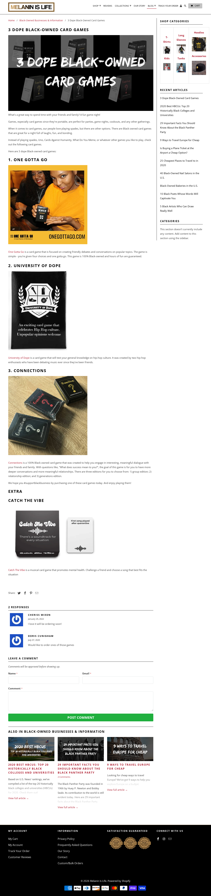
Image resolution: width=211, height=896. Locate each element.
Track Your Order (19, 851)
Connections (15, 462)
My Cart (13, 839)
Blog (152, 5)
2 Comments (64, 777)
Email (86, 673)
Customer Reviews (19, 857)
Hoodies (199, 32)
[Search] (185, 6)
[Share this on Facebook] (24, 593)
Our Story (64, 851)
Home (11, 20)
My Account (15, 845)
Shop (97, 5)
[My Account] (181, 6)
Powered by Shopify (119, 880)
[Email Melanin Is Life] (170, 839)
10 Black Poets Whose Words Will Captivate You (179, 196)
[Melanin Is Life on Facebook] (158, 839)
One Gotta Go (16, 251)
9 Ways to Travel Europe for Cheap (179, 140)
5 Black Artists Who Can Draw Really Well (177, 208)
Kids (166, 58)
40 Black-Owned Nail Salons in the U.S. (179, 175)
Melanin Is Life (98, 880)
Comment (15, 688)
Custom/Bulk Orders (70, 863)
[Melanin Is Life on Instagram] (164, 839)
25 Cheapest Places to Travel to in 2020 (179, 163)
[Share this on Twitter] (18, 593)
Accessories (199, 56)
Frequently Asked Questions (75, 845)
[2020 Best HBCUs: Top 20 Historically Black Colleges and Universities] (31, 750)
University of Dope (19, 357)
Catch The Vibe (16, 570)
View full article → (18, 798)
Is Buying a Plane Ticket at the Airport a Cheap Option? (177, 150)
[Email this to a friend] (36, 593)
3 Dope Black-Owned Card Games (179, 98)
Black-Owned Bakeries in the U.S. (179, 185)
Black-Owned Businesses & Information (41, 20)
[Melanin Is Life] (31, 7)
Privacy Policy (66, 839)
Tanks (181, 58)
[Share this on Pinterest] (30, 593)
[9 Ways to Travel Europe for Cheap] (130, 750)
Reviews (107, 6)
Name (12, 673)
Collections (123, 5)
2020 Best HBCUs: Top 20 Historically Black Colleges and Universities (31, 768)
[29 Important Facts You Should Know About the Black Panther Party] (81, 750)
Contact (62, 857)
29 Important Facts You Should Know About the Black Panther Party (79, 768)
